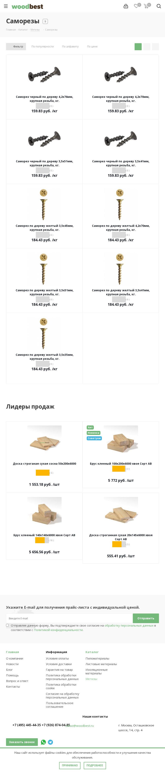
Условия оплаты (57, 658)
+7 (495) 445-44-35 (26, 725)
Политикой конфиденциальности (58, 630)
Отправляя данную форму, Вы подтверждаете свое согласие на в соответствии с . (83, 627)
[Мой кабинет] (126, 6)
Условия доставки (59, 664)
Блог (9, 670)
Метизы (91, 679)
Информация (56, 652)
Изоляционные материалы (97, 671)
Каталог (92, 652)
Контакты (13, 686)
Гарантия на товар (59, 670)
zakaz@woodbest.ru (79, 726)
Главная (12, 652)
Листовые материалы (101, 664)
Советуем (94, 438)
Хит (90, 427)
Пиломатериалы (97, 658)
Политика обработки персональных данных (62, 677)
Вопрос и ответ (17, 681)
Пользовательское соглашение (59, 705)
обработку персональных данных (129, 625)
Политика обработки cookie (61, 686)
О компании (14, 658)
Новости (12, 664)
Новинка (93, 433)
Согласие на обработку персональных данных (62, 695)
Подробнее (95, 765)
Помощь (12, 675)
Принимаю (70, 765)
